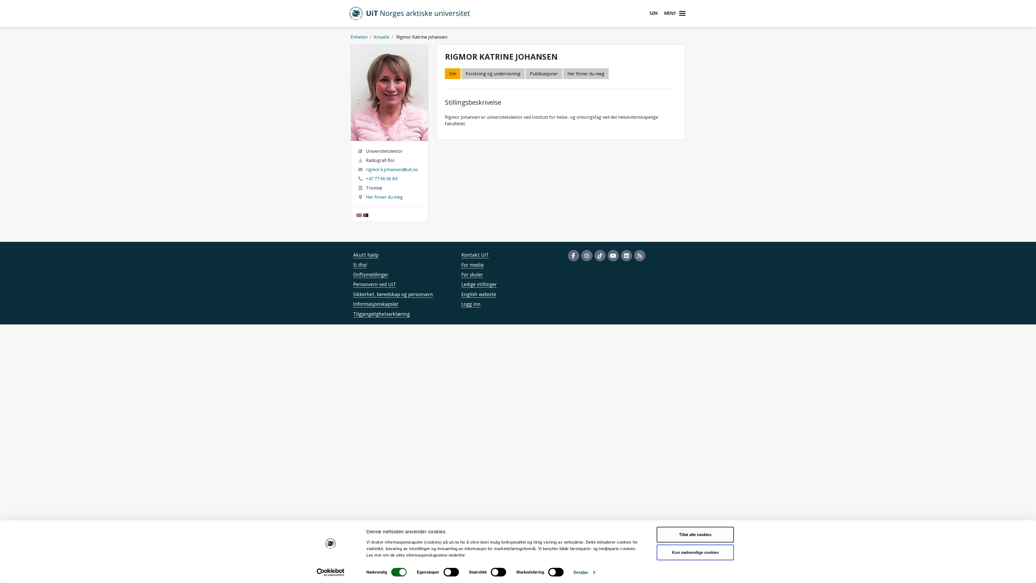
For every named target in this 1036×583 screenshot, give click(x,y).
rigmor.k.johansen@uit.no (392, 169)
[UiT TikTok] (600, 255)
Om (452, 74)
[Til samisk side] (365, 215)
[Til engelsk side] (359, 215)
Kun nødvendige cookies (695, 552)
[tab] (544, 74)
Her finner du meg (384, 197)
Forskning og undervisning (493, 74)
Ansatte (381, 37)
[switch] (451, 572)
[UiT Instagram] (586, 255)
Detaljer (581, 572)
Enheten (359, 37)
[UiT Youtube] (613, 255)
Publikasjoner (544, 74)
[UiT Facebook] (573, 255)
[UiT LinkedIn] (626, 255)
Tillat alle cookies (695, 534)
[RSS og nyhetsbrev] (639, 255)
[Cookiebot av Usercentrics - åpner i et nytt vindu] (330, 572)
